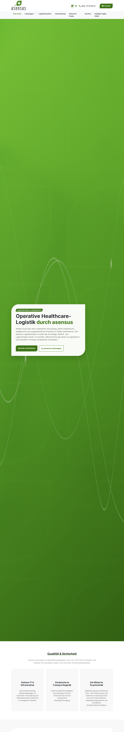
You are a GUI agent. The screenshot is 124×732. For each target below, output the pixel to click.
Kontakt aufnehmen (26, 348)
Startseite (17, 14)
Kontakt (107, 6)
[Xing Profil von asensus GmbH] (76, 6)
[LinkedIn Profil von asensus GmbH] (72, 6)
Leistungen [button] (29, 14)
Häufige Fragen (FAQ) (100, 15)
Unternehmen (60, 14)
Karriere (88, 14)
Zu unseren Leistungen (51, 348)
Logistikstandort (45, 14)
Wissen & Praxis (72, 15)
